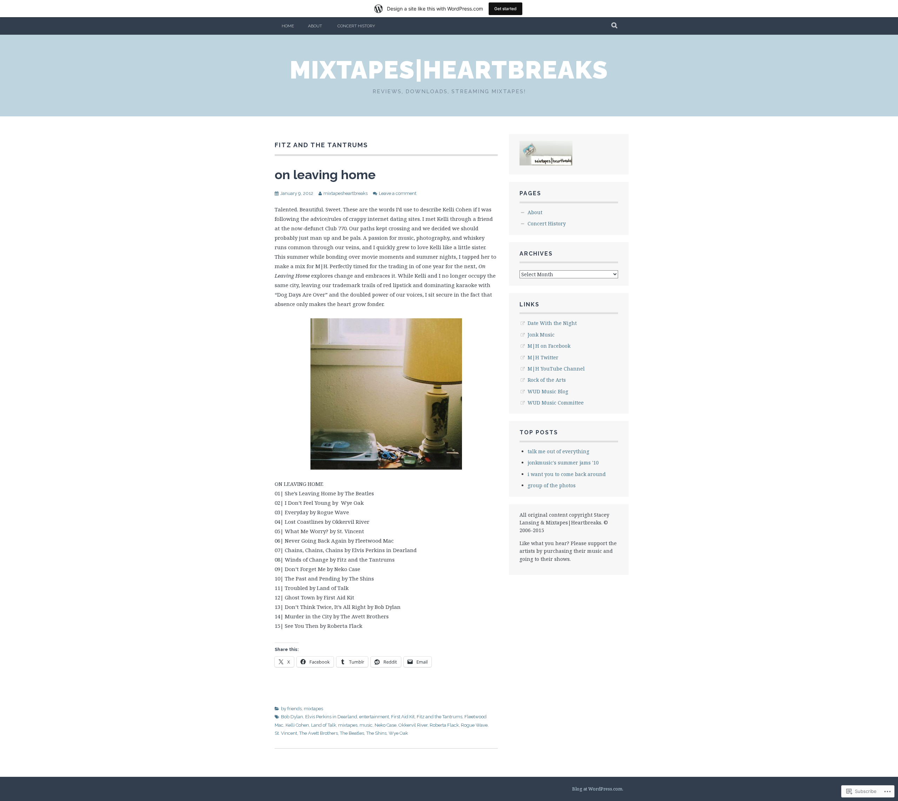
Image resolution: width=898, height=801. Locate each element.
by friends (291, 708)
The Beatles (352, 733)
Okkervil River (413, 725)
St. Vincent (286, 733)
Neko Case (385, 725)
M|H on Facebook (549, 345)
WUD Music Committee (556, 402)
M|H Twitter (543, 357)
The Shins (376, 733)
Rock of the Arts (547, 379)
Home (288, 25)
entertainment (374, 716)
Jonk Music (541, 334)
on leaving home (325, 174)
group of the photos (552, 485)
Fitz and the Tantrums (439, 716)
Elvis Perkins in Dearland (331, 716)
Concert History (356, 25)
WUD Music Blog (548, 391)
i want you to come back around (567, 474)
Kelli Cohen (297, 725)
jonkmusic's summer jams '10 (563, 462)
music (366, 725)
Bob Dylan (292, 716)
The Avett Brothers (318, 733)
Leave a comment (397, 193)
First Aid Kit (403, 716)
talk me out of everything (558, 451)
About (315, 25)
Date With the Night (552, 323)
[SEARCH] (614, 26)
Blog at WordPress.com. (597, 789)
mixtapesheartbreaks (345, 193)
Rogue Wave (474, 725)
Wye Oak (398, 733)
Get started (505, 8)
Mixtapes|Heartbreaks (449, 69)
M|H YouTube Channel (556, 368)
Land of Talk (323, 725)
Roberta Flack (444, 725)
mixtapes (313, 708)
